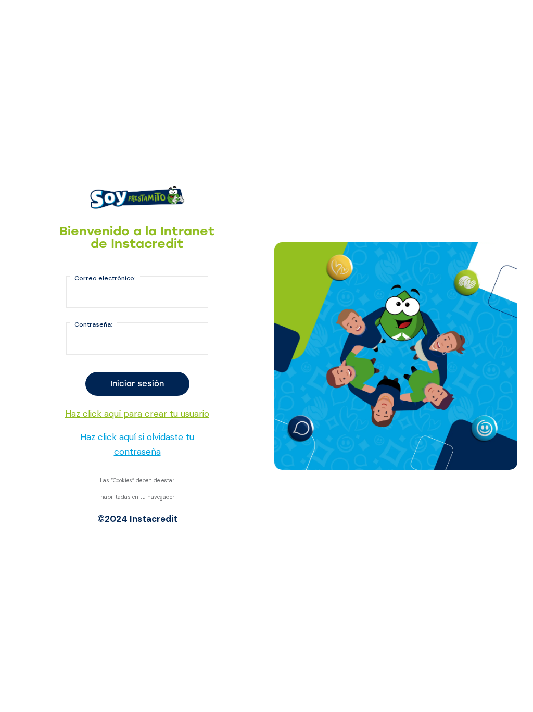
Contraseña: (93, 324)
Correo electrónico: (105, 278)
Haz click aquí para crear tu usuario (137, 413)
